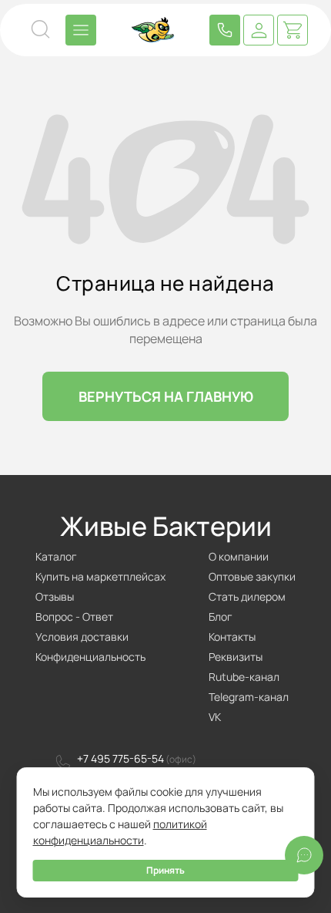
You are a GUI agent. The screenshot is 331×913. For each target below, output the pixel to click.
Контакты (232, 636)
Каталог (56, 556)
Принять (165, 870)
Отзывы (54, 596)
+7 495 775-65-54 (120, 758)
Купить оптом (224, 30)
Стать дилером (247, 596)
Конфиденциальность (90, 656)
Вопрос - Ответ (74, 616)
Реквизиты (235, 656)
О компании (239, 556)
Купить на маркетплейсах (100, 576)
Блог (220, 616)
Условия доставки (82, 636)
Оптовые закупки (252, 576)
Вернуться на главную (166, 396)
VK (215, 716)
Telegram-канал (249, 696)
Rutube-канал (244, 676)
